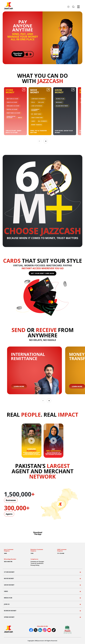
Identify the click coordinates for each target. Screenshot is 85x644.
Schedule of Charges (37, 561)
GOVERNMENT (35, 110)
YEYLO (33, 102)
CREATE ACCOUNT (12, 102)
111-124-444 (60, 553)
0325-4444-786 (8, 561)
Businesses (11, 500)
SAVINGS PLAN (60, 99)
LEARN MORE (19, 386)
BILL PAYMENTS (42, 121)
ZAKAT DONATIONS (37, 117)
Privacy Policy (35, 565)
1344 (32, 553)
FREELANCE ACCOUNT (13, 106)
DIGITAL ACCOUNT (12, 109)
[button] (45, 141)
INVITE (20, 117)
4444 (5, 553)
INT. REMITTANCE (36, 114)
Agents (9, 514)
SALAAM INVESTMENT (62, 106)
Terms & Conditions (37, 563)
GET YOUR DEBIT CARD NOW (42, 273)
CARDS (33, 121)
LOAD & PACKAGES (36, 106)
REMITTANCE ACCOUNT (13, 113)
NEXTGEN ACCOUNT (12, 99)
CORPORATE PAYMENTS (38, 99)
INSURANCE (59, 102)
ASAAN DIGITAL (11, 117)
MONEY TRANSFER (36, 124)
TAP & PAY (41, 102)
